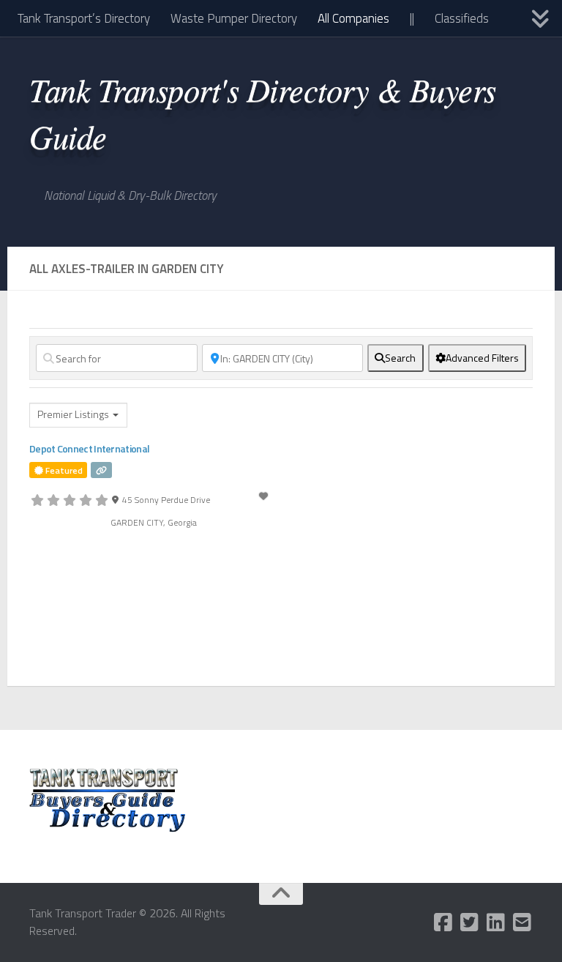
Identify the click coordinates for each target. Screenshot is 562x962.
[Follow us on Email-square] (522, 922)
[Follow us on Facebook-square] (443, 922)
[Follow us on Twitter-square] (470, 922)
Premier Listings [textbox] (73, 415)
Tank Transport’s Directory (84, 18)
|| (412, 18)
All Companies (353, 18)
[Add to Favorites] (265, 496)
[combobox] (78, 415)
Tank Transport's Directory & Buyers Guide (262, 112)
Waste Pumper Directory (234, 18)
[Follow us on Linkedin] (496, 922)
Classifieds (462, 18)
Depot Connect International (89, 448)
